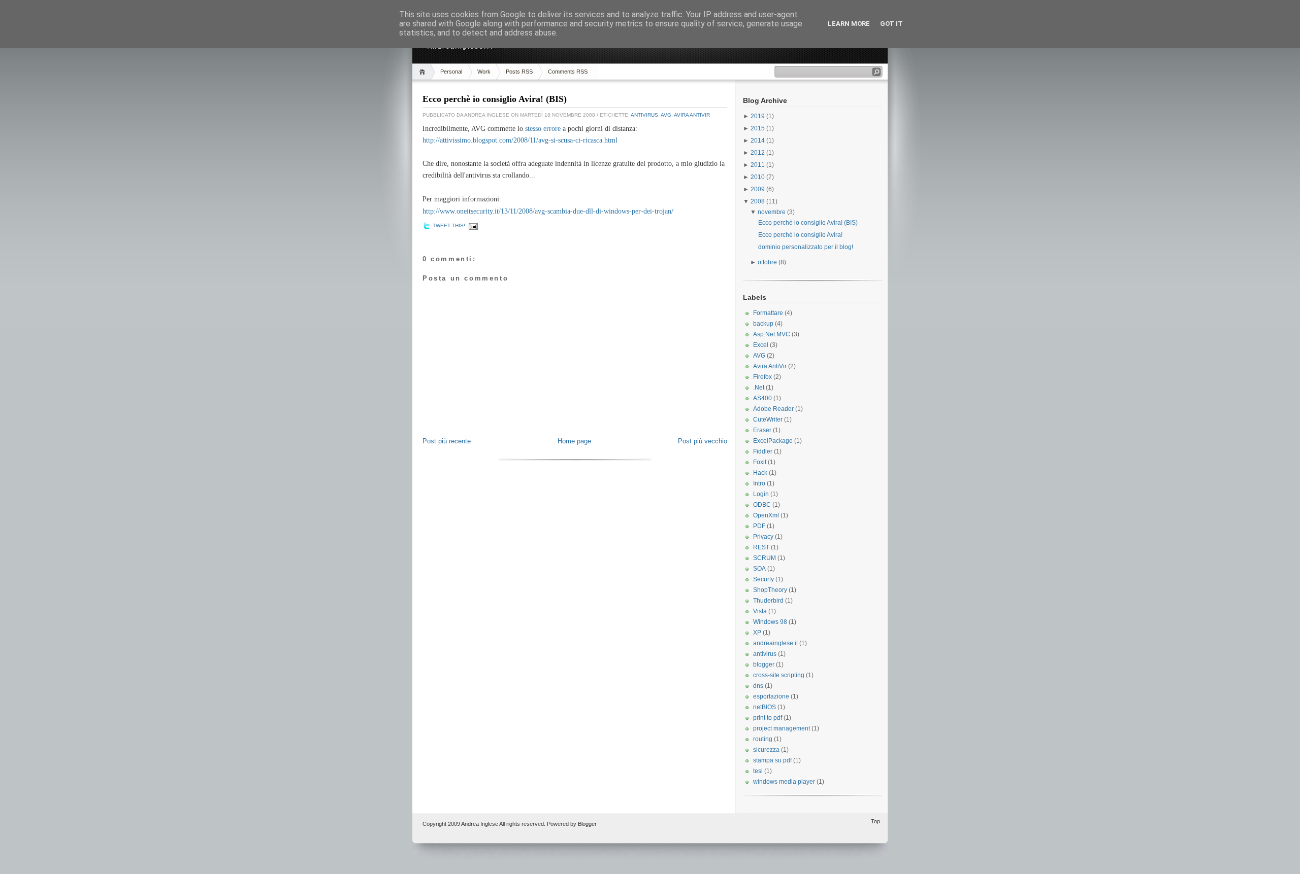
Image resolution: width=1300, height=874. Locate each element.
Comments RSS (568, 71)
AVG (666, 115)
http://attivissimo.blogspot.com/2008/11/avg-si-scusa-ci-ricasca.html (520, 140)
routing (762, 739)
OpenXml (766, 515)
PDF (759, 526)
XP (757, 632)
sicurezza (766, 749)
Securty (763, 579)
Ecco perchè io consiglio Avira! (800, 234)
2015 (758, 128)
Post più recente (446, 441)
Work (484, 71)
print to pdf (767, 717)
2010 (758, 177)
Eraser (762, 430)
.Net (758, 387)
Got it (891, 23)
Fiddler (762, 451)
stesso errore (542, 128)
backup (763, 323)
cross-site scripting (778, 675)
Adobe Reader (773, 408)
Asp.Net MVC (771, 334)
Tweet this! (449, 225)
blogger (763, 664)
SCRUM (764, 558)
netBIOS (764, 707)
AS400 (762, 398)
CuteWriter (768, 419)
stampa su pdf (772, 760)
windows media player (784, 781)
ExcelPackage (773, 440)
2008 (758, 201)
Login (761, 494)
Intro (759, 483)
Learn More (849, 23)
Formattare (768, 313)
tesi (758, 771)
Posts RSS (519, 71)
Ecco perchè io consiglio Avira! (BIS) (494, 99)
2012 (758, 152)
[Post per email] (472, 226)
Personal (451, 71)
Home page (574, 441)
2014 (758, 140)
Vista (760, 611)
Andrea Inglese (479, 824)
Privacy (763, 536)
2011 (758, 164)
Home (423, 72)
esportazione (771, 696)
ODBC (762, 504)
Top (875, 821)
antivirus (644, 115)
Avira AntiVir (692, 115)
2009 (758, 189)
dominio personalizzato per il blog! (805, 247)
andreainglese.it (775, 643)
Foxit (759, 462)
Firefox (762, 376)
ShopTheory (770, 589)
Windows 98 (770, 621)
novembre (772, 212)
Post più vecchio (702, 441)
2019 (758, 116)
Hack (760, 472)
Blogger (587, 824)
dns (758, 685)
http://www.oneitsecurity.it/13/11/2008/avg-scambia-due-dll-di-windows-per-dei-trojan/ (547, 211)
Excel (760, 344)
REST (761, 547)
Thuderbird (768, 600)
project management (781, 728)
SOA (759, 568)
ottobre (768, 262)
